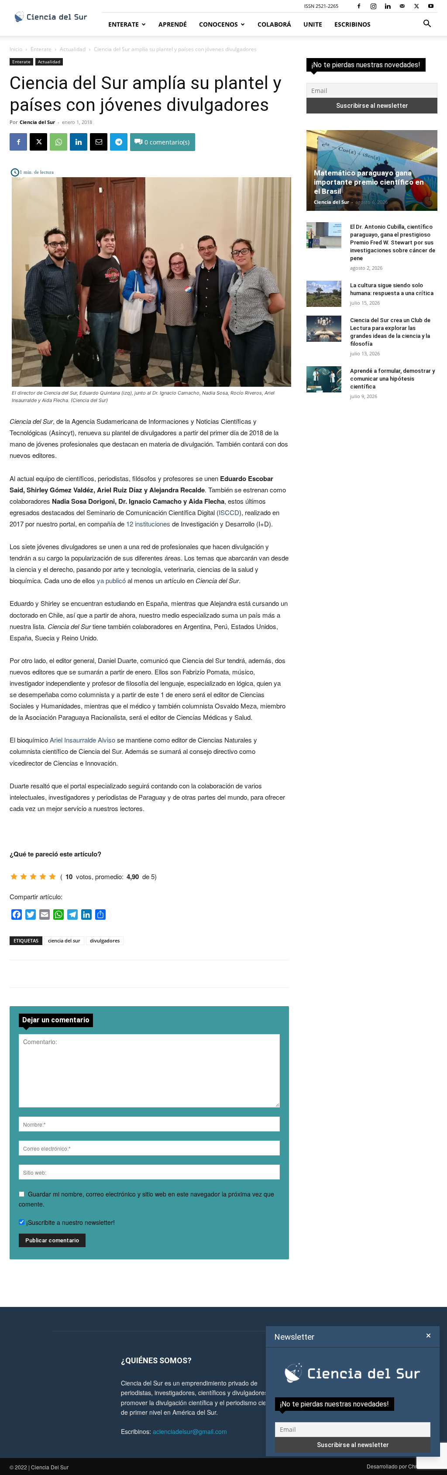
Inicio (16, 49)
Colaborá (274, 24)
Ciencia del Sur (37, 122)
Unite (312, 24)
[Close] (428, 1335)
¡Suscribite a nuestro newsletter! (69, 1222)
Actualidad (73, 49)
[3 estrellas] (33, 876)
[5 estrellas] (52, 876)
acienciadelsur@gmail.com (190, 1431)
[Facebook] (358, 6)
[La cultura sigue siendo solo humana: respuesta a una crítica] (323, 294)
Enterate (123, 24)
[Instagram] (373, 6)
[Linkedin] (387, 6)
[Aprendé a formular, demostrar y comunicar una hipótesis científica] (323, 379)
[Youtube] (430, 6)
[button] (426, 25)
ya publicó (111, 580)
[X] (416, 6)
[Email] (98, 142)
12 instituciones (148, 523)
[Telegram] (118, 142)
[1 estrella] (14, 876)
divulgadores (105, 940)
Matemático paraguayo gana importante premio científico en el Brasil (369, 182)
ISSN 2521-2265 (321, 6)
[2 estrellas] (23, 876)
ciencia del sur (64, 940)
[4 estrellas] (42, 876)
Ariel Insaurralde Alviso (82, 739)
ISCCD (229, 512)
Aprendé (172, 24)
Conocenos (218, 24)
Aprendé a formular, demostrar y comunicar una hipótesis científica (392, 379)
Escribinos (352, 24)
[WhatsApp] (58, 142)
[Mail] (402, 6)
